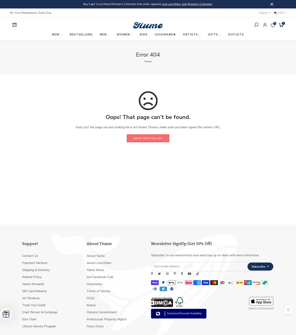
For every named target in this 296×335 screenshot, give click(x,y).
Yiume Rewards (33, 284)
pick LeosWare (171, 4)
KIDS (144, 34)
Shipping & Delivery (36, 270)
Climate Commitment (102, 312)
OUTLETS (236, 34)
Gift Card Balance (34, 291)
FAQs (91, 298)
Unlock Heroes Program (39, 326)
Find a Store (95, 326)
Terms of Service (99, 291)
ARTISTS (190, 34)
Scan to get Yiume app (261, 308)
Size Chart (29, 319)
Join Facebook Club (100, 277)
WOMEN (123, 34)
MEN (103, 34)
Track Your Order (34, 305)
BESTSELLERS (81, 34)
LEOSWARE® (165, 34)
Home (148, 61)
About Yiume (96, 256)
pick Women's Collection (196, 4)
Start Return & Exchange (39, 312)
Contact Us (30, 256)
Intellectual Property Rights (107, 319)
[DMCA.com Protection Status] (162, 306)
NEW (56, 34)
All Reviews (31, 298)
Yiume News (95, 270)
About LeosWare (99, 263)
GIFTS (213, 34)
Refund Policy (32, 277)
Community (94, 284)
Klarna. (91, 305)
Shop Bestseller (148, 138)
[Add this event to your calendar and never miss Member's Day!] (42, 25)
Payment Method (34, 263)
